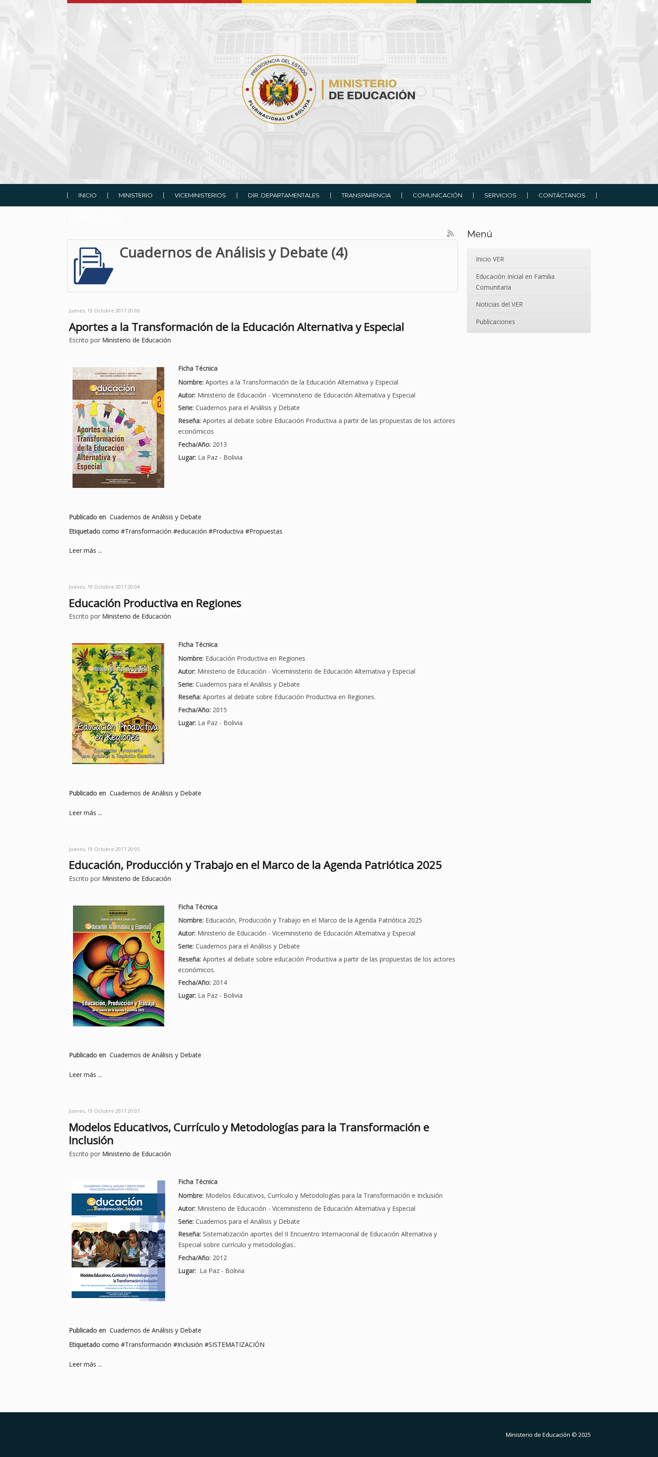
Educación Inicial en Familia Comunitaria (515, 281)
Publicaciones (495, 321)
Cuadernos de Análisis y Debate (155, 517)
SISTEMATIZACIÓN (237, 1344)
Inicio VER (490, 259)
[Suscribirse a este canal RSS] (450, 234)
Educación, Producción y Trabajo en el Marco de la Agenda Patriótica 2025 (255, 864)
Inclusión (190, 1344)
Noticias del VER (499, 304)
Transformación (148, 531)
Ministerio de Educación (136, 340)
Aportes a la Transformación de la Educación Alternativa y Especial (236, 326)
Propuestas (265, 531)
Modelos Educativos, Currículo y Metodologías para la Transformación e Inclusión (249, 1133)
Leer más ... (85, 550)
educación (192, 531)
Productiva (228, 531)
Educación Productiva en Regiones (155, 602)
